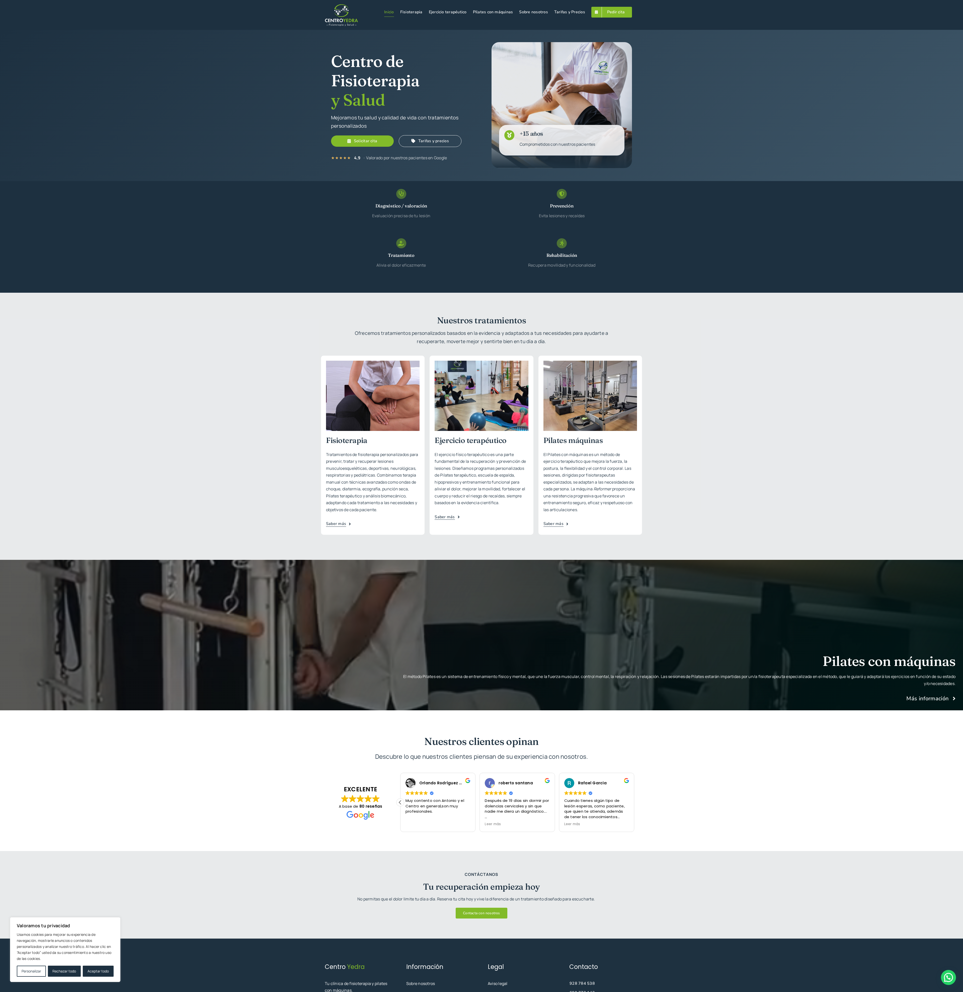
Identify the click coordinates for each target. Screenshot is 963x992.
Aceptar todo (98, 971)
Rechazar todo (64, 971)
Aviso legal (498, 983)
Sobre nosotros (420, 983)
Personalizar (31, 971)
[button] (634, 802)
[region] (65, 949)
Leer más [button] (414, 824)
